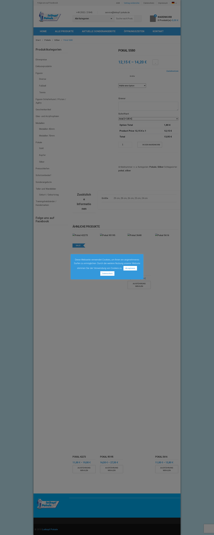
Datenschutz (107, 273)
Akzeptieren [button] (130, 268)
